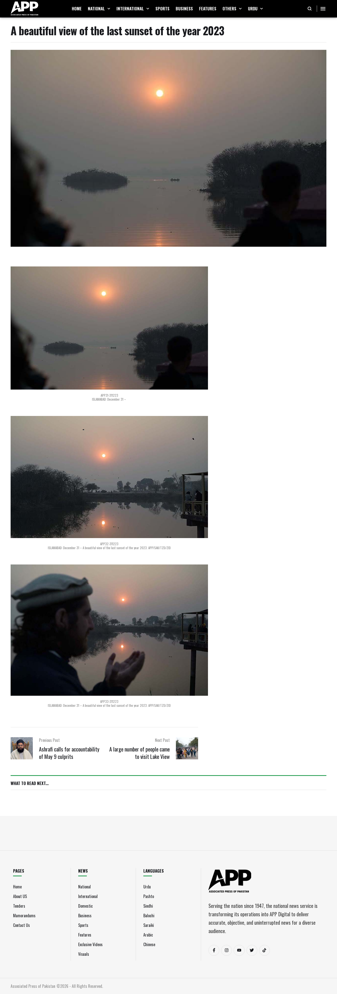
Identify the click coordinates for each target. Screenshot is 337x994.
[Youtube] (239, 950)
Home (17, 887)
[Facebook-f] (213, 950)
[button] (108, 8)
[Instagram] (226, 950)
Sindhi (148, 906)
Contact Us (21, 925)
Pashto (148, 896)
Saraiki (148, 925)
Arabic (148, 935)
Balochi (148, 916)
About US (20, 896)
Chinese (149, 944)
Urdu (147, 887)
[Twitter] (251, 950)
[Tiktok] (264, 950)
